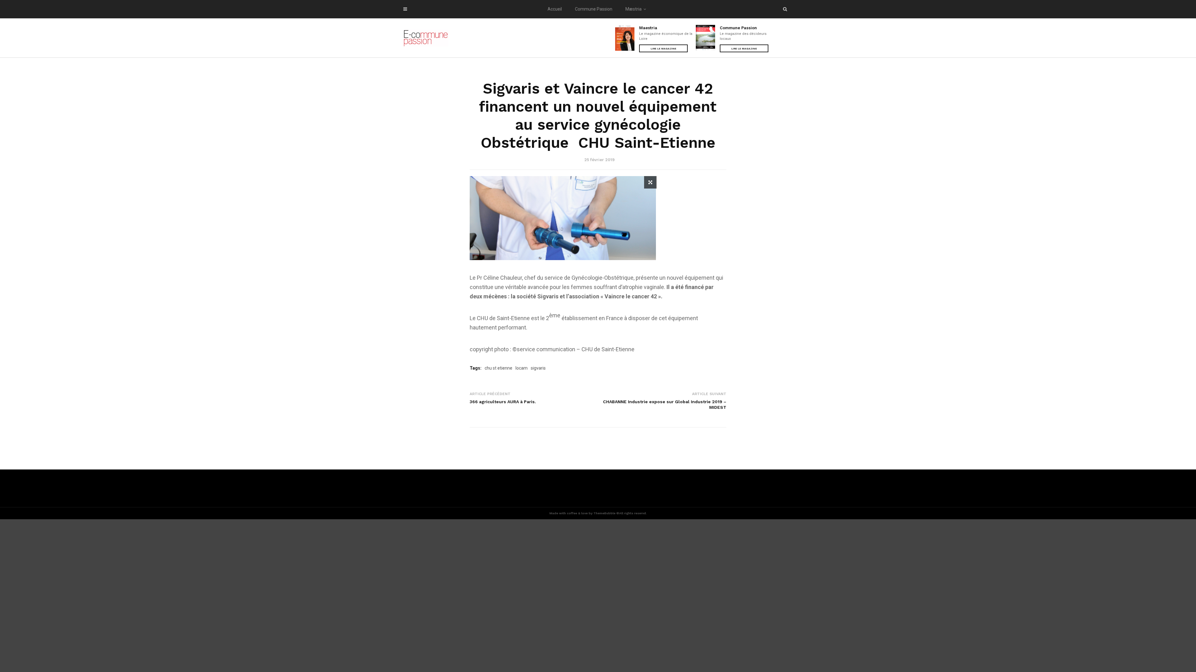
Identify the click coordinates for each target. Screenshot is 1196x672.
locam (521, 368)
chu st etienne (498, 368)
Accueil (555, 9)
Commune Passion (593, 9)
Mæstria (633, 9)
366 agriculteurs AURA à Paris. (503, 401)
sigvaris (538, 368)
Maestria (648, 28)
